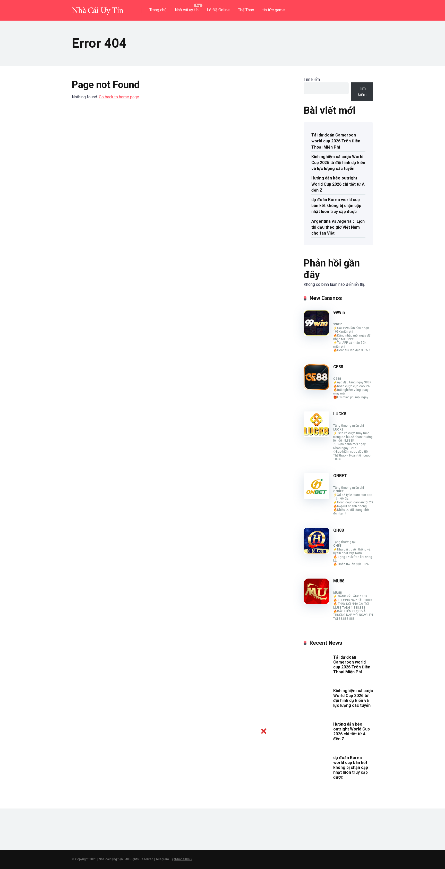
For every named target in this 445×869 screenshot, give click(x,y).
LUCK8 (339, 413)
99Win (339, 312)
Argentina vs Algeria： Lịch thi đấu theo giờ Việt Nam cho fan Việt (338, 227)
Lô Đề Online (218, 9)
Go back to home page (119, 96)
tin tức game (273, 9)
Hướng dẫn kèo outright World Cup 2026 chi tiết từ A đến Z (338, 184)
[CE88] (316, 388)
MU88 (338, 581)
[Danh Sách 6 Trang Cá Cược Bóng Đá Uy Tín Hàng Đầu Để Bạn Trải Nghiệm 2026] (97, 8)
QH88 (338, 530)
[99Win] (316, 334)
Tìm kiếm (312, 79)
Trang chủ (158, 9)
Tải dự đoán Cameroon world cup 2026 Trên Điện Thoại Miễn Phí (335, 141)
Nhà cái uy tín (187, 9)
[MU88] (316, 602)
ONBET (340, 475)
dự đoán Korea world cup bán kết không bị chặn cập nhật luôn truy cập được (336, 205)
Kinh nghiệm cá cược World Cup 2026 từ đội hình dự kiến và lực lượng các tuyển (338, 162)
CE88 (338, 366)
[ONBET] (316, 497)
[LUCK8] (316, 435)
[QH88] (316, 552)
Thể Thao (246, 9)
